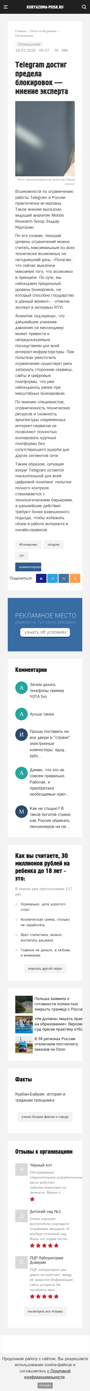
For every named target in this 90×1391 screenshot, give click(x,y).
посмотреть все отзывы (45, 1311)
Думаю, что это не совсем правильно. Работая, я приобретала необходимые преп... (50, 782)
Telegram (54, 544)
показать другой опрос (45, 968)
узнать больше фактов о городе (45, 1117)
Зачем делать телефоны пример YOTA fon (47, 690)
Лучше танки (42, 714)
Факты (23, 1079)
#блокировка (28, 544)
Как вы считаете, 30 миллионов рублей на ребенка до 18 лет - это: (42, 867)
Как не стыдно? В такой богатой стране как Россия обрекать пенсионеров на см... (50, 817)
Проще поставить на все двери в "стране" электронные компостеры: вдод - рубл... (50, 743)
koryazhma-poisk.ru (45, 7)
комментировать (30, 567)
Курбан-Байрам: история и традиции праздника (40, 1097)
